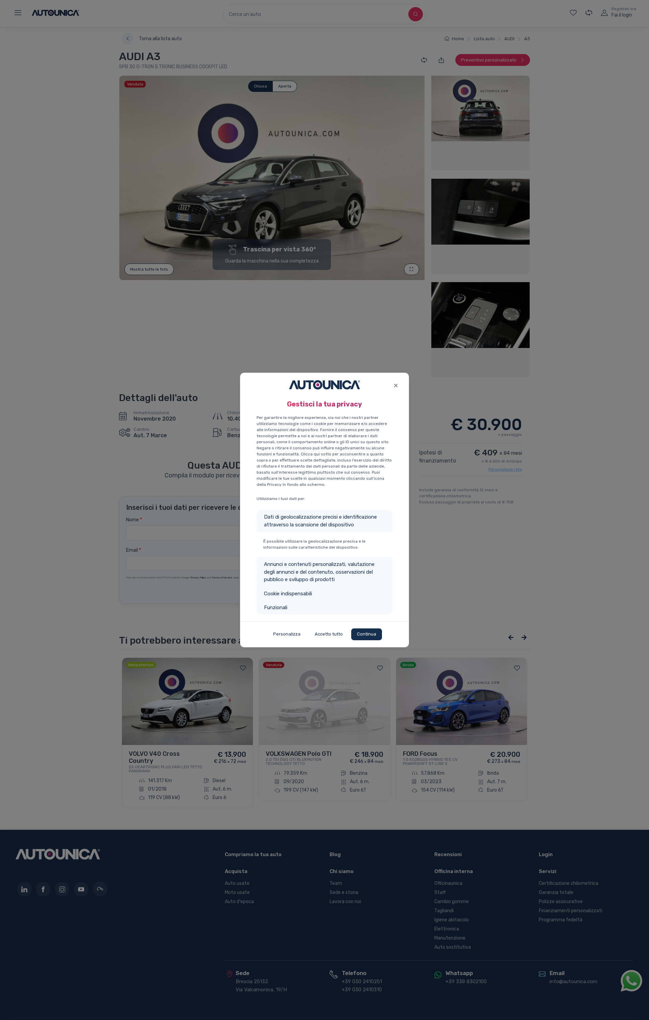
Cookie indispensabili (288, 594)
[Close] (395, 384)
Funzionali (275, 607)
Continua (366, 634)
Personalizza (287, 634)
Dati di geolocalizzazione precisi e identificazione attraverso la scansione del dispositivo (320, 521)
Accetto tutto (329, 634)
